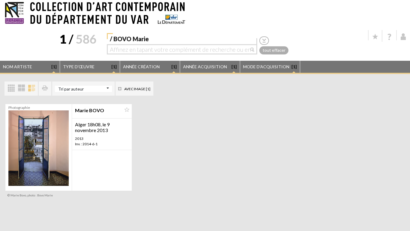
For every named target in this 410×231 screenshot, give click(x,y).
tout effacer (274, 50)
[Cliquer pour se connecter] (403, 36)
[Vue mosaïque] (11, 89)
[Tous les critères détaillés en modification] (264, 40)
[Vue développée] (31, 89)
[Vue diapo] (21, 89)
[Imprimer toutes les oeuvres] (45, 89)
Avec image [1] (137, 89)
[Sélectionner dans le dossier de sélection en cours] (127, 110)
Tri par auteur (71, 88)
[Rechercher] (253, 49)
